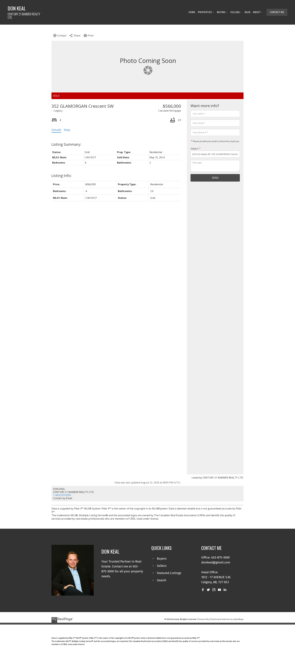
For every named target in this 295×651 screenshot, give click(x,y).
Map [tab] (67, 130)
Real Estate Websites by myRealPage (227, 619)
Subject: (195, 148)
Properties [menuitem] (205, 12)
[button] (277, 12)
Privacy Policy (204, 619)
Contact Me (277, 12)
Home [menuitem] (192, 12)
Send (215, 177)
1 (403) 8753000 (62, 495)
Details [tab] (56, 130)
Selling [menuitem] (235, 12)
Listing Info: (61, 175)
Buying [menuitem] (221, 12)
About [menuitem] (256, 12)
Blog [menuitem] (247, 12)
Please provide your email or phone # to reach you (215, 141)
